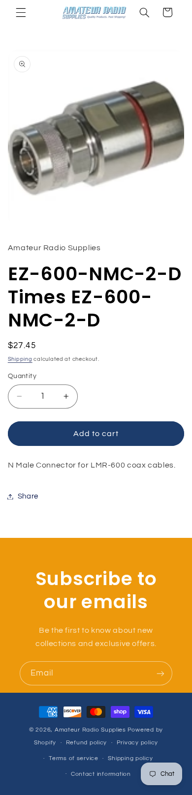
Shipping (20, 359)
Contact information (101, 774)
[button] (20, 12)
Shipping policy (130, 758)
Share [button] (28, 496)
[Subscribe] (160, 673)
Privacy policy (137, 742)
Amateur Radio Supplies (90, 730)
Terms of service (73, 758)
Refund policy (86, 742)
